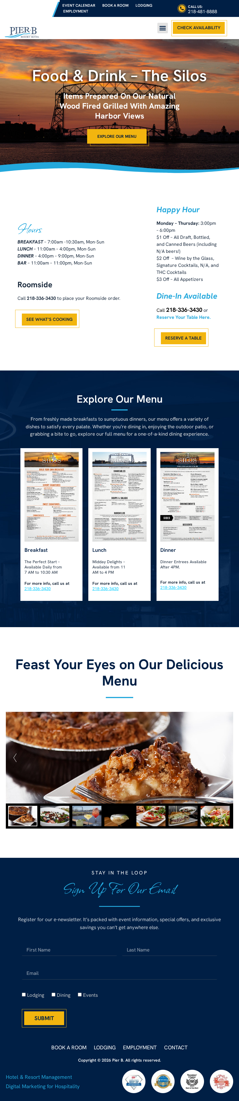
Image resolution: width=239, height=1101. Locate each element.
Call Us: (195, 6)
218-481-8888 (202, 11)
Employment (75, 11)
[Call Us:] (182, 8)
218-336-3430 (184, 310)
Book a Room (115, 5)
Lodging (144, 5)
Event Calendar (78, 5)
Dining (64, 995)
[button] (162, 28)
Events (90, 995)
